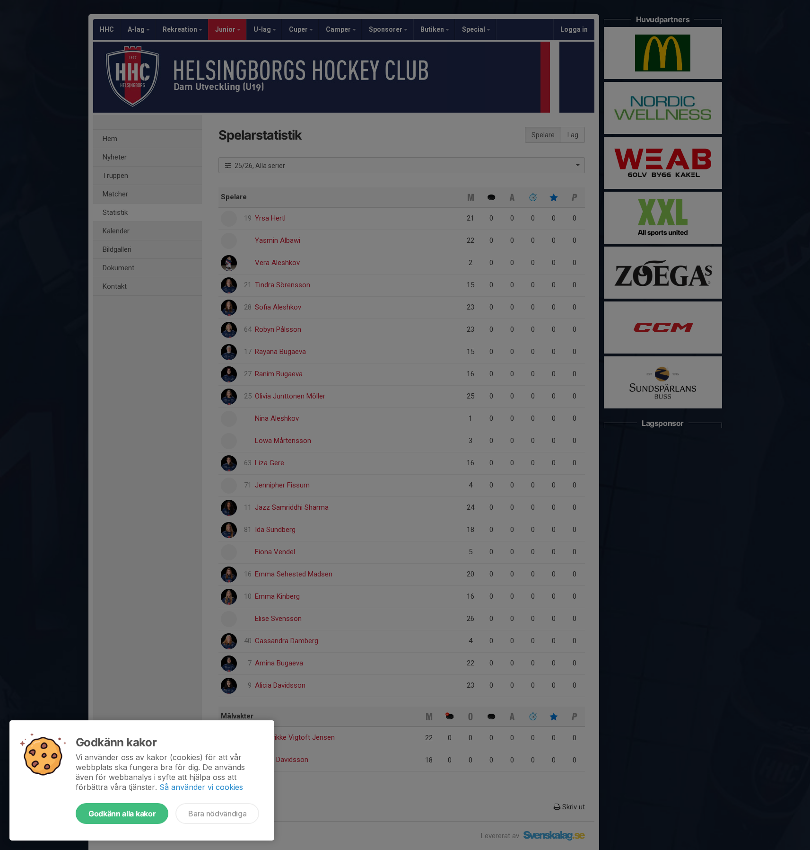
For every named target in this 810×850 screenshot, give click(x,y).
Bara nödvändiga (217, 813)
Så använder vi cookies (201, 787)
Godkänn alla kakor (122, 813)
